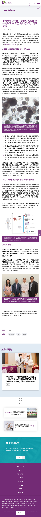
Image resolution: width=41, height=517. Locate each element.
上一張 (4, 371)
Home (3, 13)
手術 (18, 334)
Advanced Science (10, 45)
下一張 (37, 371)
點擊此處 (10, 450)
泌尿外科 (11, 334)
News (8, 13)
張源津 (24, 334)
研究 (10, 330)
